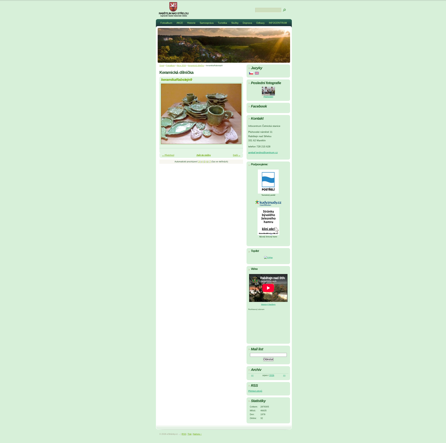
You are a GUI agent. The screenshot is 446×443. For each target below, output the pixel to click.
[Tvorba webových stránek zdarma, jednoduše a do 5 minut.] (179, 434)
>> (284, 375)
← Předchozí (168, 155)
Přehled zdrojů (255, 391)
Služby (235, 22)
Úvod (161, 65)
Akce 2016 (181, 65)
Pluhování (268, 96)
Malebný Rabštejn (268, 304)
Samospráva (207, 22)
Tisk (189, 434)
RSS (184, 434)
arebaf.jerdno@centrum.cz (263, 152)
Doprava (247, 22)
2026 (271, 375)
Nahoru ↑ (197, 434)
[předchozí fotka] (165, 115)
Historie (191, 22)
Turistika (222, 22)
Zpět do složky (204, 155)
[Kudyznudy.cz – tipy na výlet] (268, 205)
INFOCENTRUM (278, 22)
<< (252, 375)
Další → (236, 155)
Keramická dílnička (196, 65)
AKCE (179, 22)
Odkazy (260, 22)
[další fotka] (237, 115)
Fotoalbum (166, 22)
